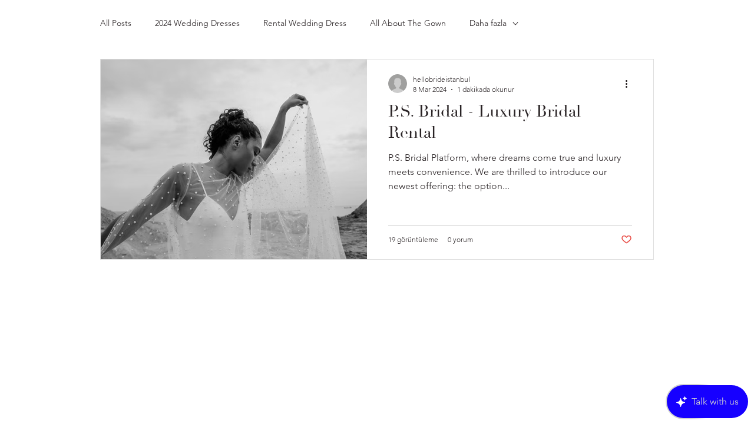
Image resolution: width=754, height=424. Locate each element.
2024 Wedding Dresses (197, 23)
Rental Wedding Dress (304, 23)
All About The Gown (408, 23)
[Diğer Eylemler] (630, 84)
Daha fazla (488, 23)
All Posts (115, 23)
